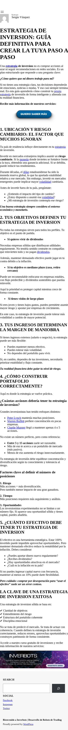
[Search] (58, 688)
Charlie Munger (16, 427)
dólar (26, 172)
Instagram (8, 704)
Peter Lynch (14, 417)
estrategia (60, 146)
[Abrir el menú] (2, 12)
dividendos (43, 251)
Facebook (8, 700)
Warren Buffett (15, 421)
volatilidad (45, 181)
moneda (24, 159)
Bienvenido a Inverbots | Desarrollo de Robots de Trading (32, 719)
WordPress (28, 724)
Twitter (6, 708)
